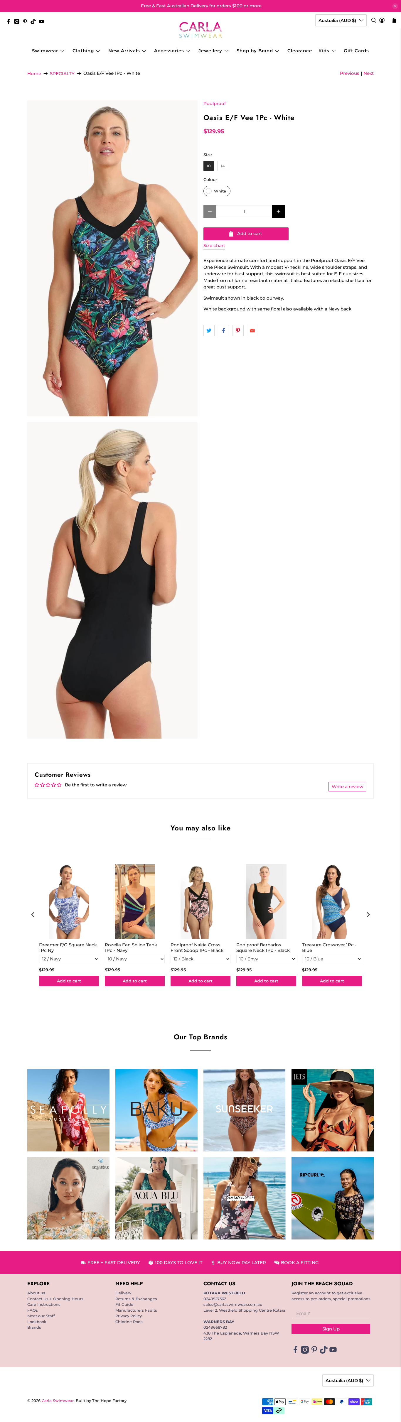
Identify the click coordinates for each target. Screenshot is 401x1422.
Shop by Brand (255, 50)
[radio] (208, 166)
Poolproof (214, 103)
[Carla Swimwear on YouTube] (43, 22)
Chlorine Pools (129, 1321)
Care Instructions (43, 1304)
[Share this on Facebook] (223, 330)
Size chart (214, 245)
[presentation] (33, 914)
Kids (324, 50)
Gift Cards (356, 50)
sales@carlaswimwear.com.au (232, 1304)
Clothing (83, 50)
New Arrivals (124, 50)
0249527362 (214, 1298)
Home (34, 73)
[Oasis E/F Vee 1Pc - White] (112, 258)
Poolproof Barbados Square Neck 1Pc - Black (263, 947)
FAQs (32, 1310)
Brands (34, 1327)
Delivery (123, 1293)
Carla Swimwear (58, 1401)
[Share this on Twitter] (209, 330)
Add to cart (69, 981)
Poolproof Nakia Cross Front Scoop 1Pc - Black (197, 947)
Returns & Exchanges (136, 1298)
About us (36, 1293)
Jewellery (210, 50)
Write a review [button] (347, 786)
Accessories (169, 50)
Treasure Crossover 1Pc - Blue (329, 947)
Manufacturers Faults (136, 1310)
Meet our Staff (41, 1315)
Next (368, 73)
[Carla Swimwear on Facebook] (10, 22)
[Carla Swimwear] (200, 30)
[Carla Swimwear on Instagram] (18, 22)
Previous (349, 73)
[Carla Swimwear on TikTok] (35, 22)
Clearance (299, 50)
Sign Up (331, 1329)
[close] (395, 6)
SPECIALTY (62, 73)
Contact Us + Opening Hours (55, 1298)
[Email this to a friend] (252, 330)
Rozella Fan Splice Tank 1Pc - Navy (131, 947)
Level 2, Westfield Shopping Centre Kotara (244, 1310)
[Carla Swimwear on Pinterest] (26, 22)
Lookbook (36, 1321)
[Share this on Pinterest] (238, 330)
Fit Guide (124, 1304)
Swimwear (45, 50)
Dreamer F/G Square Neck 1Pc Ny (68, 947)
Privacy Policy (128, 1315)
